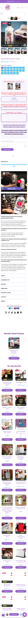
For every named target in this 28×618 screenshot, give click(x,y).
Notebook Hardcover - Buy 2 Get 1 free (21, 585)
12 (11, 70)
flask (5, 233)
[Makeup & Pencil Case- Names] (7, 424)
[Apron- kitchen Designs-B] (20, 400)
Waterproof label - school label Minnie (7, 609)
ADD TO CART (14, 614)
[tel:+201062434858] (20, 7)
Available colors (6, 292)
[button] (18, 7)
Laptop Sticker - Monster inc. (7, 585)
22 (17, 73)
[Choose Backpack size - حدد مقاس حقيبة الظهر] (20, 424)
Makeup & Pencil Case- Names (7, 432)
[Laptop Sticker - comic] (7, 528)
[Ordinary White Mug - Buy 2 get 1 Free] (20, 500)
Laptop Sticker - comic (7, 536)
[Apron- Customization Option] (20, 528)
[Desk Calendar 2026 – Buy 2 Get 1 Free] (20, 553)
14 (17, 70)
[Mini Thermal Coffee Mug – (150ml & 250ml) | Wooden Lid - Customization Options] (7, 500)
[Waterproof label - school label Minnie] (7, 601)
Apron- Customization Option (21, 537)
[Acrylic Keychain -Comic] (7, 553)
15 (20, 70)
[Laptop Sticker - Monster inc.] (7, 577)
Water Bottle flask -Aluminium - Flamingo (14, 351)
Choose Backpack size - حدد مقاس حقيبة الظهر (21, 433)
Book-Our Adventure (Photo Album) (7, 457)
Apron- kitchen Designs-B (21, 408)
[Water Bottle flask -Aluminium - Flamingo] (14, 343)
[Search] (25, 14)
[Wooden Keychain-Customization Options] (7, 375)
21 (14, 73)
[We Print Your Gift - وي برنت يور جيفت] (8, 7)
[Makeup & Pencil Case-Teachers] (20, 601)
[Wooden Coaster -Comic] (7, 400)
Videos (3, 275)
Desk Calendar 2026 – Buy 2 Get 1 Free (21, 561)
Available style (5, 280)
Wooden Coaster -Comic (7, 408)
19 (8, 73)
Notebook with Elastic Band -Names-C (20, 482)
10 (5, 70)
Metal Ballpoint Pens (21, 382)
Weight (3, 301)
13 (14, 70)
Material (3, 284)
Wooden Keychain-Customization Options (7, 384)
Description (4, 161)
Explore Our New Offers (17, 1)
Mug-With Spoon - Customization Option (7, 483)
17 (2, 73)
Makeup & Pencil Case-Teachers (21, 609)
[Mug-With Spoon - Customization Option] (7, 474)
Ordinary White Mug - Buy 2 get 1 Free (20, 508)
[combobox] (13, 13)
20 (11, 73)
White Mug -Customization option (21, 458)
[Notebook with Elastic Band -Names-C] (20, 474)
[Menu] (1, 7)
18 (5, 73)
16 (23, 70)
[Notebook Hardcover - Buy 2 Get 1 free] (20, 577)
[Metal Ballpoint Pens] (20, 375)
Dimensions (4, 288)
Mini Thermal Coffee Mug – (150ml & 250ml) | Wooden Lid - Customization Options (7, 510)
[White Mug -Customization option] (20, 449)
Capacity (3, 297)
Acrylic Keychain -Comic (7, 561)
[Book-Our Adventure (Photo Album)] (7, 449)
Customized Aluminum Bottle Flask (12, 221)
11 (8, 70)
